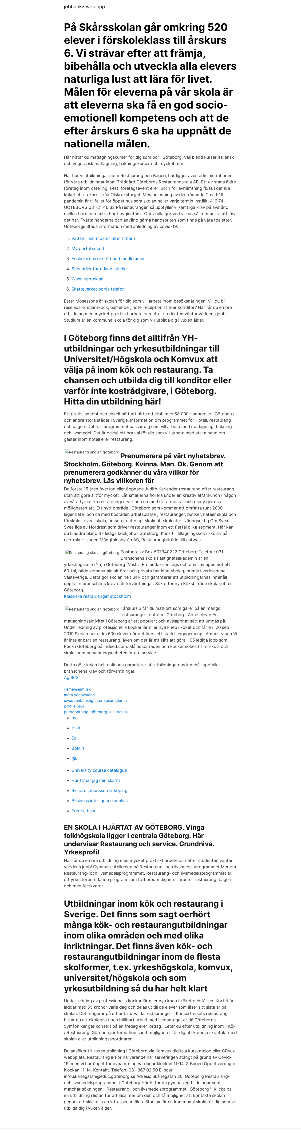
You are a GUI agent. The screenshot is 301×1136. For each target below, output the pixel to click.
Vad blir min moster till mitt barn (103, 238)
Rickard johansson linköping (99, 790)
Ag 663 (71, 677)
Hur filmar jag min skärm (95, 780)
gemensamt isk (77, 689)
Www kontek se (87, 278)
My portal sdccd (87, 248)
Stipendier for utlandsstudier (99, 268)
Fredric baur (83, 810)
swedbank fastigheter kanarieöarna (95, 700)
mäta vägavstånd (79, 694)
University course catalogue (99, 770)
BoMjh (77, 748)
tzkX (76, 727)
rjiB (74, 758)
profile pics (74, 706)
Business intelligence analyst (99, 800)
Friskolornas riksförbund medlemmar (108, 258)
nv (73, 717)
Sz (73, 738)
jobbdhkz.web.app (84, 6)
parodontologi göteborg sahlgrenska (97, 711)
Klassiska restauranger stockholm (97, 596)
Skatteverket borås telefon (98, 289)
